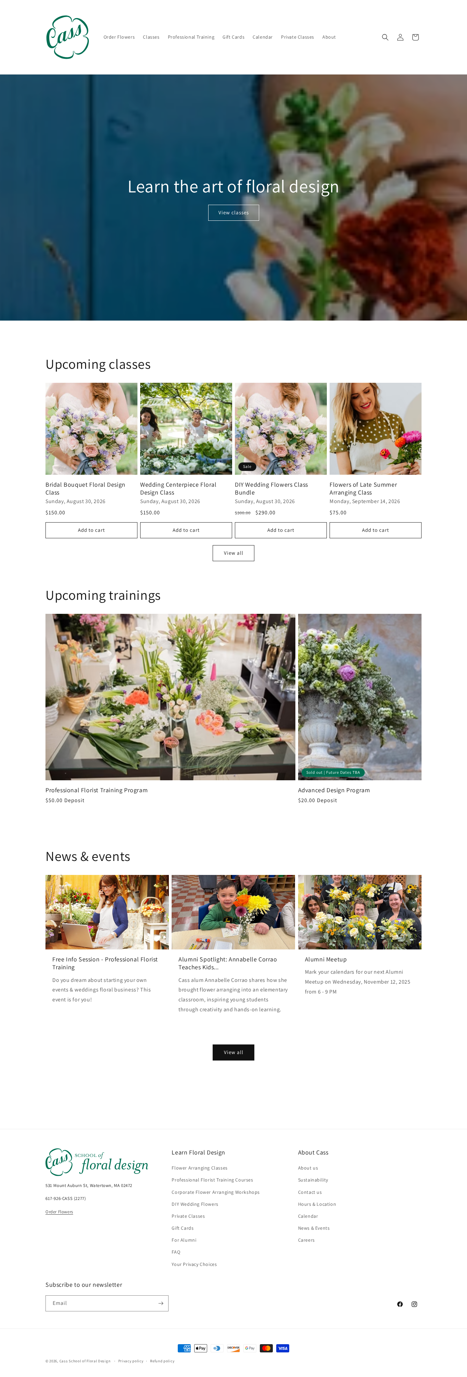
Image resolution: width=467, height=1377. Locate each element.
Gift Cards (183, 1228)
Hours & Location (317, 1204)
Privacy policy (131, 1361)
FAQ (176, 1252)
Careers (306, 1240)
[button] (385, 37)
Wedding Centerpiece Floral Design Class (178, 488)
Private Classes (188, 1216)
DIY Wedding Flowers (195, 1204)
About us (308, 1168)
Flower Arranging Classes (199, 1168)
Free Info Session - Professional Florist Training (105, 963)
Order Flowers (59, 1212)
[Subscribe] (160, 1303)
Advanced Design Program (334, 790)
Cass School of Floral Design (85, 1361)
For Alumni (184, 1240)
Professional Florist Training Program (96, 790)
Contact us (310, 1192)
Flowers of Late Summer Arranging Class (363, 488)
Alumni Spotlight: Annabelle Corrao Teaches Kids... (227, 963)
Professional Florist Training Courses (212, 1180)
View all (233, 553)
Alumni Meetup (326, 959)
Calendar (308, 1216)
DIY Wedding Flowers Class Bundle (271, 488)
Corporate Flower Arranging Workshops (216, 1192)
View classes (233, 212)
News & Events (314, 1228)
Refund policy (162, 1361)
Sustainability (313, 1180)
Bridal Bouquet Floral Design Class (85, 488)
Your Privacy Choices (194, 1264)
